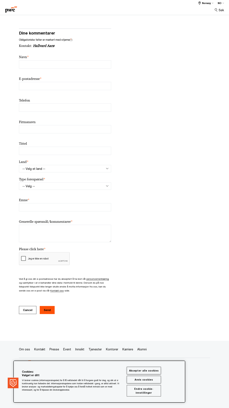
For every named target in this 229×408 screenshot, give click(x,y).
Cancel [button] (27, 310)
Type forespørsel (32, 179)
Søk (221, 10)
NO (219, 3)
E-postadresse (30, 79)
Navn (24, 57)
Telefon (24, 100)
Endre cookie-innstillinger (143, 390)
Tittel (23, 143)
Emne (24, 200)
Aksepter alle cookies (144, 370)
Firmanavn (27, 122)
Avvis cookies (144, 379)
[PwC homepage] (11, 8)
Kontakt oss (57, 290)
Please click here (32, 249)
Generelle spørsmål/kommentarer (46, 221)
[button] (13, 383)
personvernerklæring (98, 279)
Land (23, 162)
